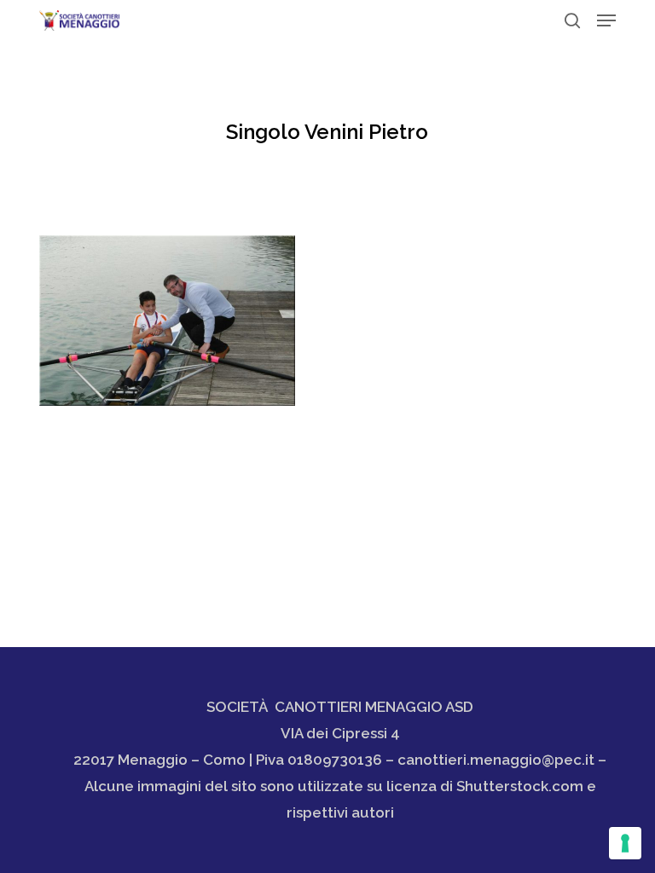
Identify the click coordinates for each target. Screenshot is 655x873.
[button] (606, 20)
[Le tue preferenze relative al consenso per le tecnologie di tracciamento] (625, 843)
